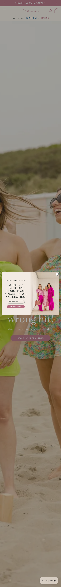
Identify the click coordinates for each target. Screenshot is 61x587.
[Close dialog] (57, 274)
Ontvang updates (16, 306)
